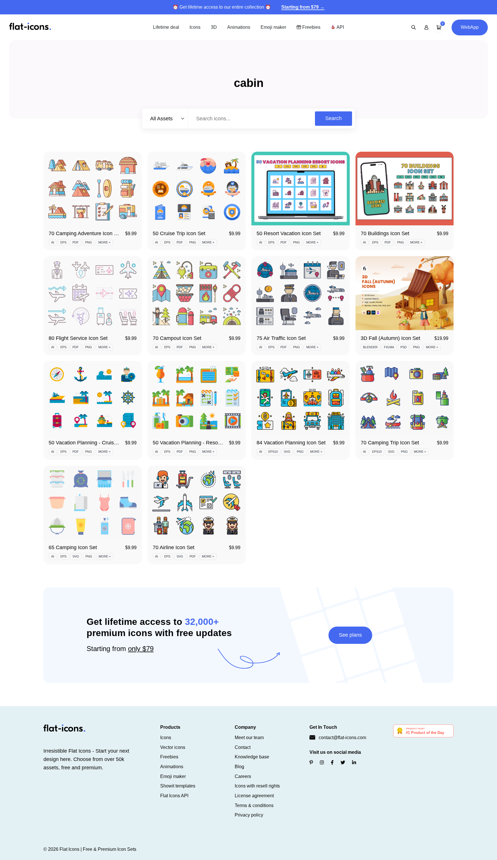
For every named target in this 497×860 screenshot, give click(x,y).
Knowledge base (252, 756)
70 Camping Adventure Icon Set (85, 233)
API (339, 27)
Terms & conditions (254, 805)
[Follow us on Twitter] (343, 762)
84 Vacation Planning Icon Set (291, 443)
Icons (195, 27)
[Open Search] (413, 27)
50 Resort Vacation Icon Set (289, 233)
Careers (243, 776)
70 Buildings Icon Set (385, 233)
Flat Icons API (174, 795)
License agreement (254, 795)
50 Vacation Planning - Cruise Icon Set (93, 443)
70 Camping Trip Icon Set (390, 443)
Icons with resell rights (257, 785)
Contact (243, 747)
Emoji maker (273, 27)
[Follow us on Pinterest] (311, 762)
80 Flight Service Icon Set (78, 338)
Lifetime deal (166, 27)
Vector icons (172, 747)
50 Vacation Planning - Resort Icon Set (197, 443)
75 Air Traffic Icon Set (281, 338)
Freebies (310, 27)
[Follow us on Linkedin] (354, 762)
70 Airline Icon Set (173, 547)
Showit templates (177, 785)
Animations (238, 27)
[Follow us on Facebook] (332, 762)
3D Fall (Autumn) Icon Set (390, 338)
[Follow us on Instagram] (322, 762)
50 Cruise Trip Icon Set (179, 233)
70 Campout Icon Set (177, 338)
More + (104, 242)
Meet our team (249, 737)
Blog (239, 766)
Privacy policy (249, 815)
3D (214, 27)
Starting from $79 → (302, 7)
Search (333, 118)
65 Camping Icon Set (73, 547)
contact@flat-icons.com (342, 737)
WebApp (470, 27)
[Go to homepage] (30, 26)
